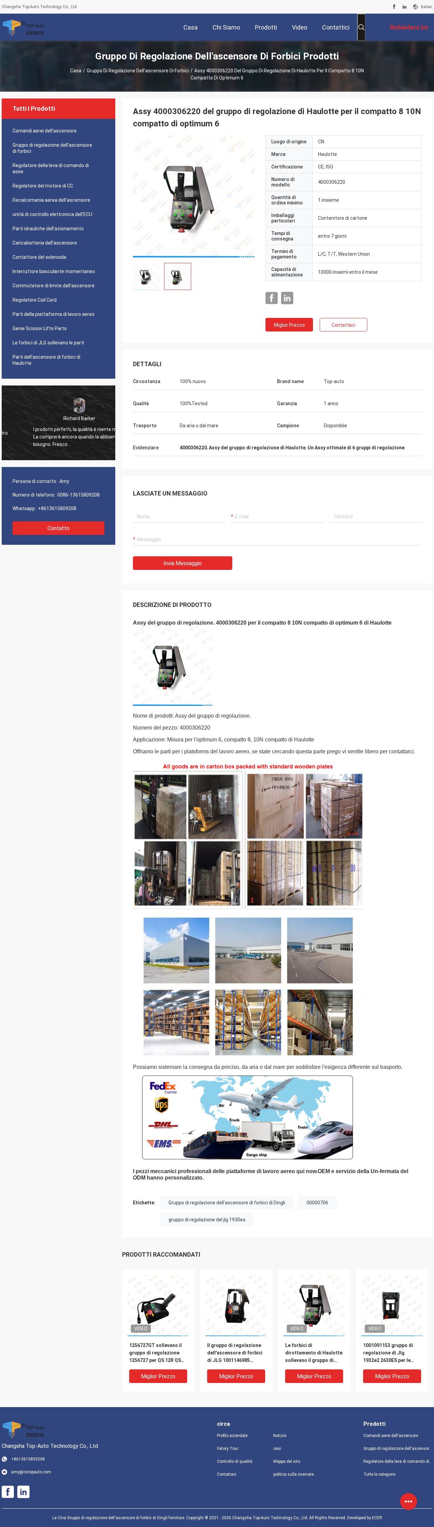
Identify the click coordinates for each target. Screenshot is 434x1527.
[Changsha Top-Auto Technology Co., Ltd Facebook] (394, 7)
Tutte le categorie (379, 1474)
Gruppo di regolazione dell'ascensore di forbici (138, 70)
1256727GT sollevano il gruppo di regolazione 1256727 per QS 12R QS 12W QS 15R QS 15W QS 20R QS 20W (155, 1353)
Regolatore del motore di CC (43, 185)
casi (277, 1448)
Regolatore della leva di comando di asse (51, 168)
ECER (377, 1517)
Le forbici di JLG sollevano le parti (48, 342)
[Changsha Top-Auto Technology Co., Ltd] (24, 27)
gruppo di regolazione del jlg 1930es (207, 1219)
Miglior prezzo (289, 325)
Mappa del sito (286, 1461)
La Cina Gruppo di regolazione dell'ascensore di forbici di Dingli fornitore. (119, 1517)
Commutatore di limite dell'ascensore (54, 285)
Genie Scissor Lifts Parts (40, 328)
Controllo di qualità (234, 1461)
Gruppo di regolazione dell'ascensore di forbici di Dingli (227, 1202)
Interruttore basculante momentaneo (54, 271)
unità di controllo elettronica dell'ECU (52, 214)
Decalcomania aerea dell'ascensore (51, 200)
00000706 (317, 1202)
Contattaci (343, 325)
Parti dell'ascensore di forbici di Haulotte (46, 360)
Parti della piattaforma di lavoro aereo (54, 314)
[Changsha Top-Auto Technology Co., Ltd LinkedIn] (404, 7)
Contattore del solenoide (39, 257)
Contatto (58, 528)
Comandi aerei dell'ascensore (45, 130)
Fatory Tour (227, 1448)
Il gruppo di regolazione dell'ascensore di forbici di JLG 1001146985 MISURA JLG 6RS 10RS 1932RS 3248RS (234, 1353)
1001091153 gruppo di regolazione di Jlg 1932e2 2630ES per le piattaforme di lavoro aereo (388, 1353)
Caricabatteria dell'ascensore (45, 243)
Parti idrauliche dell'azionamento (48, 228)
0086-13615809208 (78, 495)
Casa (75, 70)
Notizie (279, 1435)
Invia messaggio (182, 563)
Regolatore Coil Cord (35, 300)
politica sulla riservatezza (296, 1474)
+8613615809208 (57, 508)
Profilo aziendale (232, 1435)
